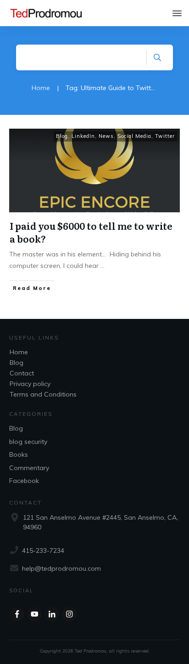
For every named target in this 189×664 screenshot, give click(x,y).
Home (19, 352)
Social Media (134, 136)
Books (18, 454)
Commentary (29, 468)
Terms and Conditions (43, 394)
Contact (22, 373)
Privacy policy (30, 384)
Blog (62, 136)
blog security (28, 441)
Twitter (165, 136)
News (106, 136)
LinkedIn (83, 136)
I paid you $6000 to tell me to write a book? (91, 232)
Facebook (24, 481)
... (102, 265)
